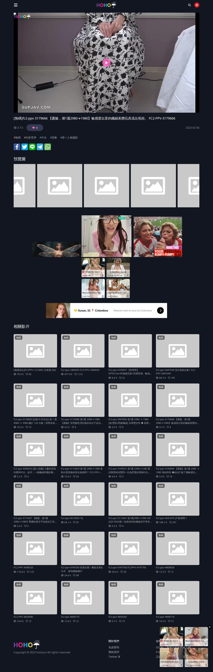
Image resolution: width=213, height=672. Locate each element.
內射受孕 (31, 137)
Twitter (113, 656)
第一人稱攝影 (70, 137)
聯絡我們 (113, 652)
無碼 (18, 137)
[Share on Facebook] (17, 146)
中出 (44, 137)
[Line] (32, 146)
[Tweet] (24, 146)
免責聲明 (113, 647)
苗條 (54, 137)
